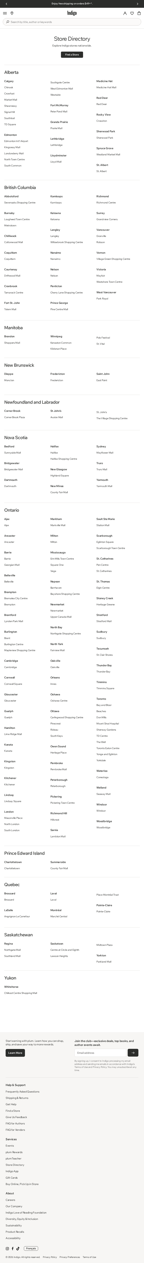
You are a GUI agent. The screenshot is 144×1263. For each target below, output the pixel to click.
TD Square (10, 124)
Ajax (6, 525)
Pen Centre (102, 564)
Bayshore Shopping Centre (65, 593)
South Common (12, 165)
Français (31, 1248)
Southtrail (9, 118)
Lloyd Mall (55, 161)
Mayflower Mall (104, 452)
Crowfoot (9, 93)
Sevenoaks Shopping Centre (19, 202)
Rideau (54, 729)
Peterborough (58, 786)
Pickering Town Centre (62, 802)
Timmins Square (105, 688)
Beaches (101, 711)
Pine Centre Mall (59, 309)
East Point (101, 380)
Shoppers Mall (12, 342)
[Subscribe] (133, 1053)
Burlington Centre (13, 644)
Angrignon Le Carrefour (17, 916)
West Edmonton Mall (61, 88)
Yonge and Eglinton (106, 754)
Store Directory (15, 1164)
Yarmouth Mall (104, 486)
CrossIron (101, 120)
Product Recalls (15, 1231)
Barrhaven (56, 587)
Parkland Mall (103, 961)
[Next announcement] (137, 4)
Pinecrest (55, 723)
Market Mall (10, 99)
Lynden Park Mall (13, 621)
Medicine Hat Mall (106, 87)
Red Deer (101, 104)
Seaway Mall (103, 794)
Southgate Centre (60, 82)
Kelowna (55, 219)
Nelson (54, 275)
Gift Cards (12, 1177)
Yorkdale (101, 760)
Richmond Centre (106, 202)
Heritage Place (58, 752)
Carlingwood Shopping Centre (66, 717)
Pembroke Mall (58, 769)
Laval (53, 899)
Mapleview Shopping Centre (19, 650)
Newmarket (56, 610)
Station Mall (102, 525)
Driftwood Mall (12, 275)
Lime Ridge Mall (13, 734)
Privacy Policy (50, 1257)
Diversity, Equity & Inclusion (22, 1219)
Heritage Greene (105, 604)
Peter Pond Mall (58, 111)
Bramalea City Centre (15, 598)
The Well (101, 742)
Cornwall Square (13, 683)
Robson (100, 242)
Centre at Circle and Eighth (64, 949)
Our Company (14, 1206)
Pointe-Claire (103, 911)
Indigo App (12, 1171)
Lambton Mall (58, 836)
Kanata (8, 750)
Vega (53, 571)
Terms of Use (89, 1257)
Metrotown (10, 225)
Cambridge (10, 667)
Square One (57, 564)
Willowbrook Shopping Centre (66, 242)
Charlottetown (12, 868)
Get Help (11, 1104)
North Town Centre (14, 159)
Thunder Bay (103, 671)
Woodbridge (103, 827)
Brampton (9, 604)
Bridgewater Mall (13, 469)
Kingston (9, 767)
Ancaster (9, 542)
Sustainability (14, 1225)
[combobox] (74, 22)
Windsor (101, 810)
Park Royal (102, 298)
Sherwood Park (104, 137)
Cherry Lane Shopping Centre (66, 292)
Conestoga (102, 777)
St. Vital (100, 343)
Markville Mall (57, 525)
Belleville (9, 581)
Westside (55, 94)
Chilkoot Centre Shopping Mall (20, 993)
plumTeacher (13, 1158)
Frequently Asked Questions (22, 1091)
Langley (54, 236)
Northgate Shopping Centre (65, 633)
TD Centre (101, 735)
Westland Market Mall (108, 154)
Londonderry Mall (14, 153)
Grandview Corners (106, 219)
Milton (53, 542)
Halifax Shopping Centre (63, 458)
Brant (7, 638)
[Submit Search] (7, 22)
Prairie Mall (56, 128)
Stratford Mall (103, 621)
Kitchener (9, 784)
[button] (5, 13)
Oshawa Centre (58, 700)
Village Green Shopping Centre (113, 258)
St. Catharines (104, 571)
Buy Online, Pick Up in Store (22, 1184)
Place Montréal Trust (107, 894)
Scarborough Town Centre (110, 548)
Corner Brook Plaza (14, 417)
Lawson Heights (59, 956)
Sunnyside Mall (12, 452)
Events (10, 1145)
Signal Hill (9, 112)
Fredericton (56, 380)
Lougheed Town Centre (17, 219)
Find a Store (72, 54)
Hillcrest (54, 819)
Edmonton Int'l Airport (16, 141)
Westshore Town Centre (109, 281)
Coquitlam (9, 258)
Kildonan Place (58, 348)
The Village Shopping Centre (111, 418)
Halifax (54, 452)
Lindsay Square (12, 801)
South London (11, 830)
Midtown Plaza (104, 945)
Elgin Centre (103, 587)
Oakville (54, 667)
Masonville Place (13, 818)
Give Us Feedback (16, 1117)
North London (11, 824)
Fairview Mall (57, 650)
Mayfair (100, 275)
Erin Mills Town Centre (62, 558)
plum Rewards (14, 1152)
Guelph (8, 717)
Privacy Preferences (70, 1257)
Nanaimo (55, 258)
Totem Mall (10, 309)
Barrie (7, 558)
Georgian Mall (11, 564)
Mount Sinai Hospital (107, 723)
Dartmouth (10, 486)
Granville (101, 236)
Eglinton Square (105, 542)
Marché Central (58, 916)
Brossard (9, 899)
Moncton (9, 380)
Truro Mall (101, 469)
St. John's (101, 412)
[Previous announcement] (6, 4)
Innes (53, 683)
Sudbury (101, 638)
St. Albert (101, 171)
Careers (10, 1200)
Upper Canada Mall (60, 616)
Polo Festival (103, 337)
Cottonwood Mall (13, 242)
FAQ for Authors (15, 1123)
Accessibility (13, 1238)
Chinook (8, 87)
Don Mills (101, 717)
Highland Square (59, 475)
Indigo (17, 1257)
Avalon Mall (56, 417)
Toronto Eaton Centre (107, 748)
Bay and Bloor (103, 705)
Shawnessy (10, 105)
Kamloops (56, 202)
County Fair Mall (59, 492)
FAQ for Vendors (15, 1129)
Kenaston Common (60, 342)
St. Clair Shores (104, 654)
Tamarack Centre (13, 292)
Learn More (15, 1052)
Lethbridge (56, 145)
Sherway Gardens (106, 729)
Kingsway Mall (12, 147)
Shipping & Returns (17, 1098)
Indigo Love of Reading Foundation (26, 1212)
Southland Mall (12, 956)
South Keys (56, 735)
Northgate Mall (12, 949)
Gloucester (10, 700)
